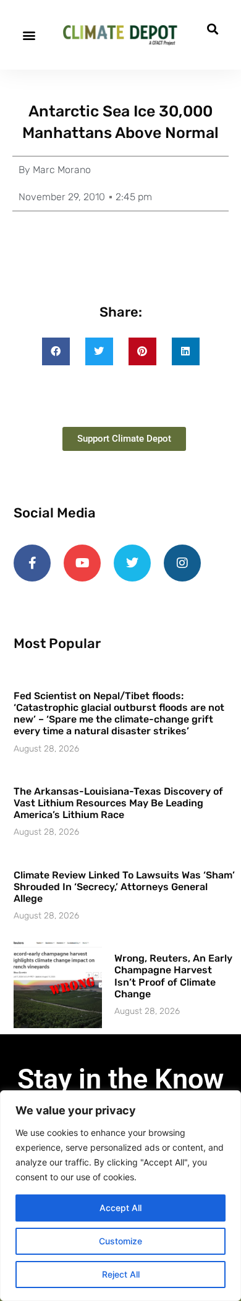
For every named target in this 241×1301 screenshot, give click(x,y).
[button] (29, 35)
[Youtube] (82, 563)
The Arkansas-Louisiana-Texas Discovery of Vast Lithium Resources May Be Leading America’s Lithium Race (118, 803)
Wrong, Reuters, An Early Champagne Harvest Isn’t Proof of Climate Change (173, 976)
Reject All (121, 1274)
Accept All (120, 1207)
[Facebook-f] (32, 563)
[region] (120, 1195)
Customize (120, 1241)
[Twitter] (132, 563)
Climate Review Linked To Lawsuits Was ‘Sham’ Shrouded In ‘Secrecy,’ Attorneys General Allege (124, 886)
